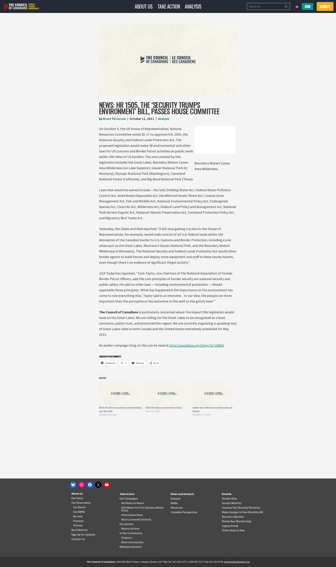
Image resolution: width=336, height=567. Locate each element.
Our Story (77, 498)
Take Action (169, 6)
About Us (144, 6)
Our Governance (80, 502)
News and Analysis (182, 494)
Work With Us (79, 530)
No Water (127, 503)
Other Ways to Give (233, 530)
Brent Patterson (114, 119)
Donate (226, 494)
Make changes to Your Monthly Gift (242, 512)
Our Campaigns (129, 498)
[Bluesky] (73, 485)
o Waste (139, 503)
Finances (78, 521)
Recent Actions (130, 528)
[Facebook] (90, 485)
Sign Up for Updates (83, 534)
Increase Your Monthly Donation (241, 507)
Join (307, 6)
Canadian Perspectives (184, 512)
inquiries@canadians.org (237, 561)
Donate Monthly (231, 503)
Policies (78, 525)
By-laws (78, 516)
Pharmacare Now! (132, 515)
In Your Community (131, 533)
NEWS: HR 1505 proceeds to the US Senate (164, 407)
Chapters (126, 537)
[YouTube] (107, 485)
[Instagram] (81, 485)
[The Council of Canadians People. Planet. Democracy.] (22, 6)
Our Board (79, 507)
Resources (177, 507)
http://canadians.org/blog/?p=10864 (196, 345)
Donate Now (229, 498)
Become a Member (233, 516)
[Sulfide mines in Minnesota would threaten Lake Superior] (214, 393)
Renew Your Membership (236, 521)
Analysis (193, 6)
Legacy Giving (230, 525)
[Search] (286, 6)
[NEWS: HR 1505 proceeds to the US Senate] (167, 393)
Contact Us (78, 539)
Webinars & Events (131, 546)
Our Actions (127, 524)
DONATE (325, 6)
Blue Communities (132, 542)
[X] (98, 485)
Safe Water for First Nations (138, 507)
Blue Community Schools (136, 519)
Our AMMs (79, 511)
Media (174, 503)
